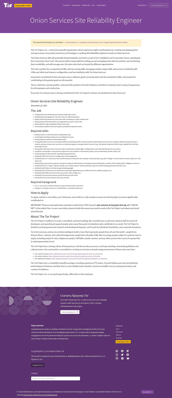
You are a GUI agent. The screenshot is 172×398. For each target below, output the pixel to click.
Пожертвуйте (101, 5)
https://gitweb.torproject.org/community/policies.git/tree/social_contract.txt (74, 256)
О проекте (66, 5)
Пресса (118, 335)
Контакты (119, 332)
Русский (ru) (142, 5)
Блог (93, 5)
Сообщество (85, 5)
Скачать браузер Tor (158, 5)
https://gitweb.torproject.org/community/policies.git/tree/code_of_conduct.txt (76, 254)
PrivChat (119, 338)
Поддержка (76, 5)
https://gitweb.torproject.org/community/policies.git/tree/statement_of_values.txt (79, 259)
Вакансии (119, 326)
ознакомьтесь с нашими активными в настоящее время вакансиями (96, 42)
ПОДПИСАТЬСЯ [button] (37, 365)
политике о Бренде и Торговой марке (40, 395)
